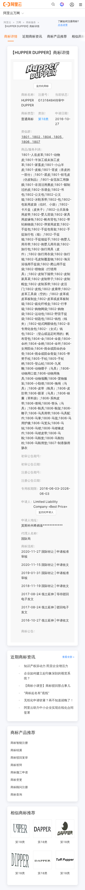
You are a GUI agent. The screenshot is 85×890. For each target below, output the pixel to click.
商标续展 (16, 750)
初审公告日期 (30, 464)
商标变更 (16, 779)
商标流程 (27, 546)
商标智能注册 (19, 742)
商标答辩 (16, 765)
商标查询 (16, 794)
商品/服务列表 (31, 149)
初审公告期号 (30, 456)
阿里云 (7, 22)
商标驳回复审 (19, 757)
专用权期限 (29, 488)
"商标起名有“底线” (36, 693)
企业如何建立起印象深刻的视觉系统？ (47, 675)
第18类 (43, 119)
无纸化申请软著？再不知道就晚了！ (48, 700)
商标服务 (31, 22)
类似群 (26, 131)
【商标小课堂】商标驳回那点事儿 (47, 686)
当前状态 (61, 94)
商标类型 (27, 113)
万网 (18, 22)
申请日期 (61, 113)
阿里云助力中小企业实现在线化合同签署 (48, 710)
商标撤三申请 (19, 772)
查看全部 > (68, 656)
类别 (41, 113)
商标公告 (27, 631)
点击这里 (63, 24)
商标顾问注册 (19, 787)
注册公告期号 (30, 472)
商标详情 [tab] (10, 36)
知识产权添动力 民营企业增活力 (46, 666)
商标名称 (27, 94)
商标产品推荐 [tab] (57, 36)
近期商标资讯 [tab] (32, 36)
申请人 (26, 502)
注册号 (42, 94)
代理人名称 (29, 533)
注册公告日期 (30, 480)
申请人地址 (29, 520)
